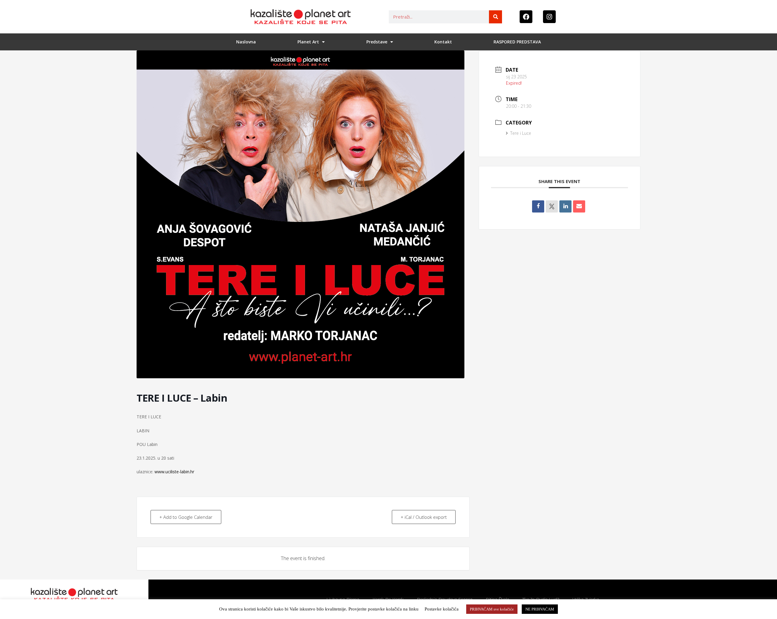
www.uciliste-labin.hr (174, 471)
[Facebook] (526, 16)
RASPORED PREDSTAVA (517, 42)
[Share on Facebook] (538, 206)
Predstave (376, 42)
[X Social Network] (552, 206)
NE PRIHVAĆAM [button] (539, 609)
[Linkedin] (565, 206)
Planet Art (308, 42)
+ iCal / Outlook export (424, 517)
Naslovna (246, 42)
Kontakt (443, 42)
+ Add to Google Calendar (185, 517)
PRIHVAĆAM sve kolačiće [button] (492, 609)
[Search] (495, 16)
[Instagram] (549, 16)
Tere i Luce (520, 133)
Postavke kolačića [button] (442, 609)
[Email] (579, 206)
